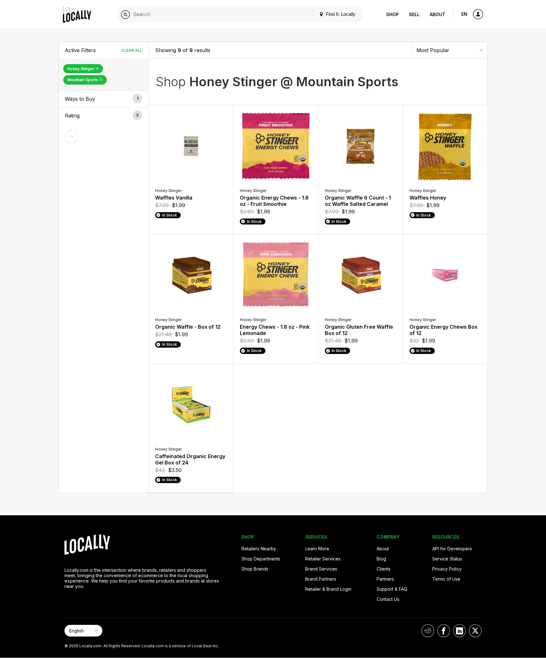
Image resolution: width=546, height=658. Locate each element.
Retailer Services (323, 558)
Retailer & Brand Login (328, 589)
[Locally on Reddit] (428, 630)
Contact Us (388, 599)
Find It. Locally (340, 14)
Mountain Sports (83, 79)
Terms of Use (446, 579)
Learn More (317, 548)
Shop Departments (260, 558)
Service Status (447, 558)
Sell (414, 14)
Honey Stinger (81, 68)
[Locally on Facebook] (443, 630)
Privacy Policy (447, 568)
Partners (385, 579)
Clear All (131, 50)
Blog (381, 558)
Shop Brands (254, 568)
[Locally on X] (475, 630)
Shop (392, 14)
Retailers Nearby (258, 548)
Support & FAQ (392, 589)
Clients (384, 568)
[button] (103, 99)
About (437, 14)
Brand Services (321, 568)
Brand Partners (320, 579)
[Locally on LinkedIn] (459, 630)
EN (464, 14)
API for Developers (452, 548)
